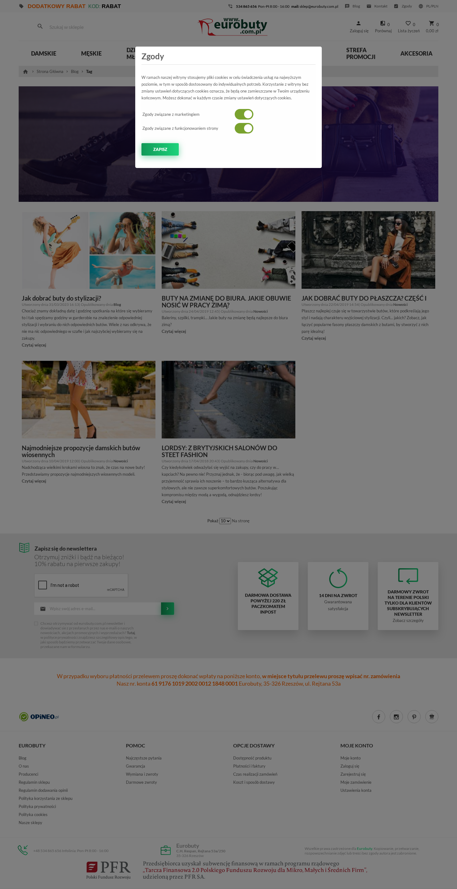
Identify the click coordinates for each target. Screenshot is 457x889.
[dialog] (228, 444)
